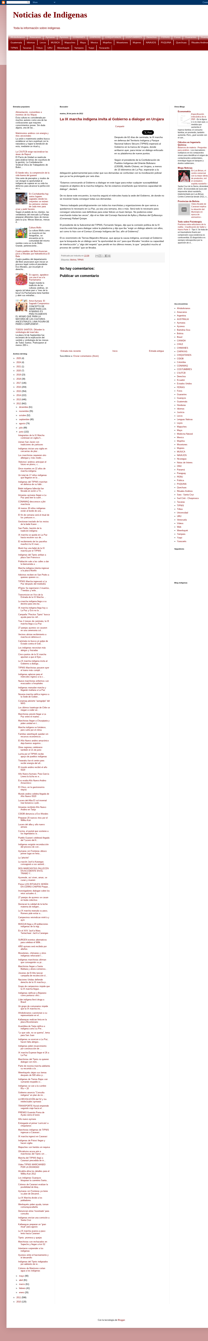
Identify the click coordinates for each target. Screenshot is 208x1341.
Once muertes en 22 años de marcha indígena (32, 469)
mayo (22, 1276)
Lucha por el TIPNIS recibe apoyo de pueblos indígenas (32, 755)
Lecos (43, 42)
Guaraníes (190, 37)
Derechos (151, 37)
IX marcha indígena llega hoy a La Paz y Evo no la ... (32, 609)
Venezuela (182, 520)
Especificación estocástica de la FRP (198, 116)
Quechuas (181, 42)
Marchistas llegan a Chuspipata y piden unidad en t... (34, 721)
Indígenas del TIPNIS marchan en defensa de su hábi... (32, 483)
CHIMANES (79, 37)
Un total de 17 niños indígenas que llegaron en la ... (32, 476)
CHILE (180, 344)
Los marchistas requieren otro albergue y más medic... (32, 456)
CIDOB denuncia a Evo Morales (33, 814)
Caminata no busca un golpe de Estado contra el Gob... (33, 642)
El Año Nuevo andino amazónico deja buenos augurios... (33, 741)
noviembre (24, 411)
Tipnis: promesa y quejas (30, 1237)
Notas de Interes (185, 462)
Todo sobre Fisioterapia (190, 222)
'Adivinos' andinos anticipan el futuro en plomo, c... (32, 463)
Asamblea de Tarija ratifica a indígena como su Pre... (31, 1027)
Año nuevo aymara (27, 1119)
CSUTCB (181, 373)
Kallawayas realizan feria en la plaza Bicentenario (32, 1020)
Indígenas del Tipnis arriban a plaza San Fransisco (32, 556)
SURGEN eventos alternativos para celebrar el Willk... (32, 941)
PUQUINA (166, 42)
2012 (19, 403)
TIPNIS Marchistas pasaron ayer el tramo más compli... (33, 668)
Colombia (181, 362)
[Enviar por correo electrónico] (96, 255)
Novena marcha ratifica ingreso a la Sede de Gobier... (33, 695)
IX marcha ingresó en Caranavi (32, 1136)
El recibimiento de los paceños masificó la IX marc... (32, 542)
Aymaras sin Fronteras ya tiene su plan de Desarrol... (33, 1192)
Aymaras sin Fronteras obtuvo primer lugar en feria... (32, 852)
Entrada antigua (156, 351)
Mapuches (70, 42)
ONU (179, 466)
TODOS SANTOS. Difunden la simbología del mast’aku (30, 330)
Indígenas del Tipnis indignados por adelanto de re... (33, 1262)
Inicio (114, 351)
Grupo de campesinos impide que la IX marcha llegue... (34, 987)
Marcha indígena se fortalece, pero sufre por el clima (32, 728)
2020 (19, 370)
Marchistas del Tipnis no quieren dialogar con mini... (33, 1060)
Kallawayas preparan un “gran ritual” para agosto (32, 1225)
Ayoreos (64, 37)
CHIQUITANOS (113, 37)
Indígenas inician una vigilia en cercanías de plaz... (32, 449)
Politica (180, 480)
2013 (19, 399)
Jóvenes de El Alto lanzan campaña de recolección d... (32, 974)
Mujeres (137, 42)
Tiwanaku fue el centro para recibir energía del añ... (31, 761)
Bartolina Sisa (183, 330)
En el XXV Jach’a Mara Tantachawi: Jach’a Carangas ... (33, 933)
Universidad (182, 512)
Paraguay (181, 473)
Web (179, 527)
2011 (19, 1297)
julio (21, 427)
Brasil (179, 337)
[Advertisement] (110, 78)
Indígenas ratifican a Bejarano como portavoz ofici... (32, 994)
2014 (19, 395)
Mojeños (107, 42)
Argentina (181, 315)
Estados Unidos (184, 383)
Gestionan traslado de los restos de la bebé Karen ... (33, 522)
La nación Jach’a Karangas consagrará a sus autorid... (32, 863)
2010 (19, 1301)
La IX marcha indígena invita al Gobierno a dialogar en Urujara (112, 119)
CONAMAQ (182, 366)
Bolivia (73, 260)
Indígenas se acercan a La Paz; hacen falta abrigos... (33, 1040)
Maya (83, 42)
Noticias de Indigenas (50, 14)
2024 (19, 362)
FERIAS (165, 37)
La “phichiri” (23, 857)
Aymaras (50, 37)
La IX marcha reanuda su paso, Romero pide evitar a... (33, 912)
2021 (19, 366)
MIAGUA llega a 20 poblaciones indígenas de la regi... (33, 925)
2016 (19, 387)
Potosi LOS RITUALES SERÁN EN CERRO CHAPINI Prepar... (34, 885)
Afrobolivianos (17, 37)
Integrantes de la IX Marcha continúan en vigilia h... (31, 436)
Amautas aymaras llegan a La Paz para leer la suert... (32, 496)
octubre (23, 415)
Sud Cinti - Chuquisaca (188, 498)
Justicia (180, 412)
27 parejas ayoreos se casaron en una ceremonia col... (32, 629)
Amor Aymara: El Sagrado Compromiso (39, 302)
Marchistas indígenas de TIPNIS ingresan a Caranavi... (33, 1131)
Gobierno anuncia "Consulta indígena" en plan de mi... (31, 1093)
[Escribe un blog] (100, 255)
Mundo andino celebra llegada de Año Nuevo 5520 (33, 795)
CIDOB (180, 358)
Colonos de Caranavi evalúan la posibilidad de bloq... (33, 1185)
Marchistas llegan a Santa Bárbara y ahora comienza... (32, 967)
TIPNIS (14, 48)
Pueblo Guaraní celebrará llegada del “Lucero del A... (33, 839)
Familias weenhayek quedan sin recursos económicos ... (33, 735)
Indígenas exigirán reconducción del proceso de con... (33, 845)
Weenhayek (63, 48)
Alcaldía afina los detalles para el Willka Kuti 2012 (33, 1172)
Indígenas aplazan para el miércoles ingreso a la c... (31, 675)
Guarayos (181, 398)
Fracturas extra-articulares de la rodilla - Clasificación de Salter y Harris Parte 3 (192, 227)
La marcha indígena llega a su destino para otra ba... (32, 602)
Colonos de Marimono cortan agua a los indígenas (31, 1269)
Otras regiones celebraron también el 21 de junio (30, 748)
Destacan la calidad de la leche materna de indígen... (33, 905)
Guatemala (16, 42)
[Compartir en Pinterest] (109, 255)
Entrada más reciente (71, 351)
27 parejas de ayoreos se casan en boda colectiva (33, 898)
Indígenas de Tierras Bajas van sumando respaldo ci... (33, 1080)
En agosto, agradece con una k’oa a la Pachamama (38, 277)
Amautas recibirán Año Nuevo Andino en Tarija (32, 808)
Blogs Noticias (185, 168)
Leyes (180, 423)
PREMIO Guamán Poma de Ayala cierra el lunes (31, 1113)
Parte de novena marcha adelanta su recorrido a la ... (34, 1067)
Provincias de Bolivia (188, 201)
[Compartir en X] (103, 255)
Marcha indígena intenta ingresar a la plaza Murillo (33, 569)
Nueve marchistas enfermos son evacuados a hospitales (33, 682)
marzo (22, 1284)
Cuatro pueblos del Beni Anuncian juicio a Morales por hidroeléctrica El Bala (33, 253)
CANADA (181, 340)
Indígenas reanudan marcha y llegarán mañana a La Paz (32, 688)
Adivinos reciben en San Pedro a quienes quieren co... (33, 576)
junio (21, 432)
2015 (19, 391)
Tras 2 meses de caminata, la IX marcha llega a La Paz (33, 622)
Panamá (181, 469)
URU (49, 48)
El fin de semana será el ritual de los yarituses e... (33, 516)
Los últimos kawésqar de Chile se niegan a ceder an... (34, 708)
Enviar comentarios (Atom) (86, 356)
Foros (177, 37)
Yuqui (91, 48)
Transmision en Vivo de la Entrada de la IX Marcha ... (32, 596)
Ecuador (181, 380)
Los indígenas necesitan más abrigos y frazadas (32, 649)
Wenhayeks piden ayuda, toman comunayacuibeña (33, 1205)
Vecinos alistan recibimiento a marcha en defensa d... (32, 635)
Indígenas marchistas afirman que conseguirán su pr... (32, 961)
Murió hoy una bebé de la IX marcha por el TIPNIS (31, 549)
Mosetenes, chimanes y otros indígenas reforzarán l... (32, 954)
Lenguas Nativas (185, 419)
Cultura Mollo (35, 227)
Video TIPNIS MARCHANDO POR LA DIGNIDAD (32, 1165)
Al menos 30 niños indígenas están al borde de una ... (32, 509)
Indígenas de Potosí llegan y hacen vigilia (31, 1141)
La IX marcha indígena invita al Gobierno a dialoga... (32, 662)
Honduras (181, 405)
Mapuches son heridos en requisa (34, 1147)
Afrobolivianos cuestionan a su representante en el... (32, 1014)
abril (21, 1280)
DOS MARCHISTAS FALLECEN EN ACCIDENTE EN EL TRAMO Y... (33, 871)
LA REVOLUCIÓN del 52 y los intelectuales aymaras (32, 1100)
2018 (19, 379)
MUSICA (55, 42)
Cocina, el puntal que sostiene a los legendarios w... (33, 832)
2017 (19, 383)
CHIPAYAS (95, 37)
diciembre (24, 407)
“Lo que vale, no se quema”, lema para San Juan (34, 1033)
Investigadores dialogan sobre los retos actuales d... (34, 892)
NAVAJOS (151, 42)
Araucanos (35, 37)
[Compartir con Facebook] (106, 255)
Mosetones (122, 42)
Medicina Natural (185, 434)
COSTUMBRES (134, 37)
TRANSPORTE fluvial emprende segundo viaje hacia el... (33, 1107)
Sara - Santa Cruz (185, 494)
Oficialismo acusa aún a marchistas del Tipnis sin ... (32, 1152)
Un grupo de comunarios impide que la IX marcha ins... (33, 1007)
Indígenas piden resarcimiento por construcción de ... (32, 1047)
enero (22, 1292)
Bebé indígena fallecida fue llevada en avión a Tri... (31, 489)
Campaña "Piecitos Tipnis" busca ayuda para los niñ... (34, 615)
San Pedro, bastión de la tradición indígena (29, 529)
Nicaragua (181, 459)
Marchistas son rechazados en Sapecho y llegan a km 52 (32, 1242)
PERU (180, 477)
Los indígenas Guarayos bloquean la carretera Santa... (33, 1179)
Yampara (79, 48)
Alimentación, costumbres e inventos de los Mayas (29, 113)
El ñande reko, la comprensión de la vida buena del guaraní (32, 174)
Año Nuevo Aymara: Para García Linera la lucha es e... (33, 775)
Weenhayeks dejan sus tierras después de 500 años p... (32, 1073)
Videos (180, 523)
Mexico (94, 42)
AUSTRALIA (183, 319)
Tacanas (27, 48)
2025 (19, 358)
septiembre (24, 419)
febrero (22, 1288)
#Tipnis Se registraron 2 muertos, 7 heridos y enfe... (34, 589)
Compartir (119, 126)
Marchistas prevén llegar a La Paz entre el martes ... (32, 715)
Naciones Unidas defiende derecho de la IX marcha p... (32, 980)
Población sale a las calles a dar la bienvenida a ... (33, 562)
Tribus (39, 48)
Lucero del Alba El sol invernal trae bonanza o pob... (32, 801)
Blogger (121, 1320)
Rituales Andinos (185, 491)
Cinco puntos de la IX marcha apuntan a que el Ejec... (32, 655)
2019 (19, 374)
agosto (22, 423)
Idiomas (31, 42)
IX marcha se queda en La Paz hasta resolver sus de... (32, 536)
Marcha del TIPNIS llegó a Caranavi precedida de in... (32, 1159)
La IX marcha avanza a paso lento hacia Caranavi (31, 1232)
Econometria (184, 111)
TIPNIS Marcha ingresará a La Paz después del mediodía (32, 582)
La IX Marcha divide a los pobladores (30, 1199)
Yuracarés (104, 48)
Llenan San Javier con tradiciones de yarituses (30, 443)
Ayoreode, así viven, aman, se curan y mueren (32, 878)
